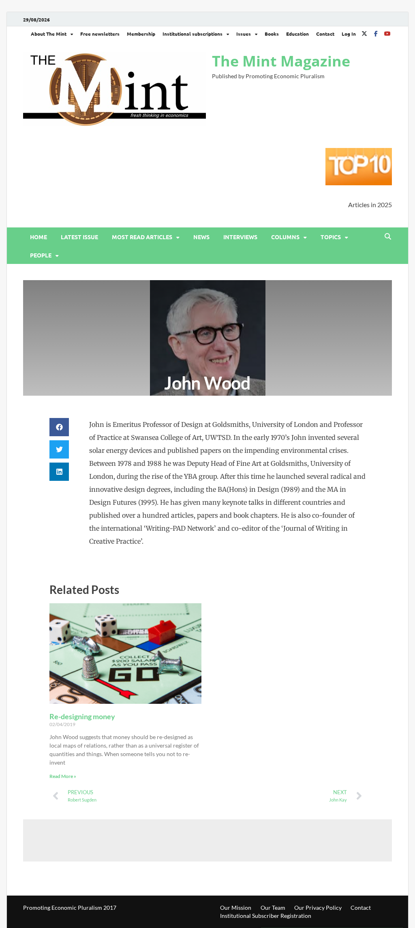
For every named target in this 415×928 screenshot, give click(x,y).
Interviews (240, 236)
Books (272, 33)
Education (297, 33)
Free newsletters (100, 33)
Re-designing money (82, 716)
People (40, 255)
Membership (141, 33)
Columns (285, 236)
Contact (325, 33)
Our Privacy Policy (318, 907)
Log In (349, 33)
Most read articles (142, 236)
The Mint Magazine (281, 61)
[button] (59, 427)
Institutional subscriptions (192, 33)
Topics (331, 236)
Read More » (62, 776)
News (201, 236)
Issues (243, 33)
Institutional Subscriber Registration (265, 915)
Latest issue (79, 236)
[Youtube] (387, 33)
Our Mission (235, 907)
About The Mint (48, 33)
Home (38, 236)
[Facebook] (376, 33)
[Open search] (388, 236)
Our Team (273, 907)
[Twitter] (364, 33)
